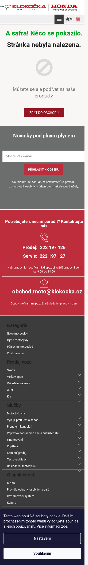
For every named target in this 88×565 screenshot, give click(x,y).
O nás (11, 483)
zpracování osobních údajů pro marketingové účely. (44, 186)
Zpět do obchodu (44, 113)
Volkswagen (15, 376)
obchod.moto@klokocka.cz (47, 291)
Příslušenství (15, 353)
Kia (9, 396)
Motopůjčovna (16, 413)
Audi (10, 390)
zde (64, 526)
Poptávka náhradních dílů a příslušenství (33, 433)
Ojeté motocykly (17, 340)
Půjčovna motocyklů (20, 346)
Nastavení (42, 538)
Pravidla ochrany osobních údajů (28, 489)
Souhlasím (42, 553)
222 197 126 (52, 247)
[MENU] (59, 19)
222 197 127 (52, 256)
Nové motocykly (17, 333)
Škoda (11, 370)
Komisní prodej (16, 453)
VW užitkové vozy (18, 383)
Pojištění (12, 446)
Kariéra (11, 502)
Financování (15, 439)
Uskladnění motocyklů (21, 466)
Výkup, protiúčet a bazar (22, 420)
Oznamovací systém (20, 496)
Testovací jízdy (17, 459)
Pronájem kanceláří (19, 426)
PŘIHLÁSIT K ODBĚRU (43, 169)
